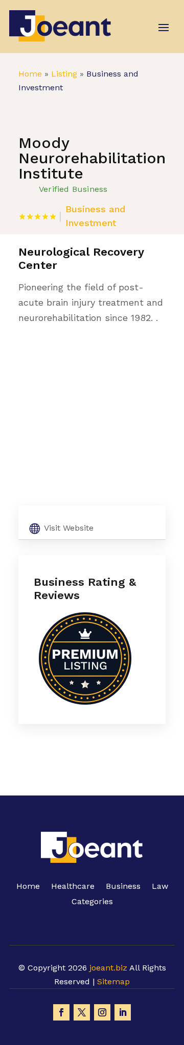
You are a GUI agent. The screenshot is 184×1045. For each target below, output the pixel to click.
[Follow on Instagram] (102, 1012)
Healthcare (73, 887)
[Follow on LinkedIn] (122, 1012)
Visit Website (69, 528)
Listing (64, 74)
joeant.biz (108, 968)
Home (30, 74)
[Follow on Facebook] (61, 1012)
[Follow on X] (82, 1012)
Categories (92, 902)
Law (160, 887)
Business (123, 887)
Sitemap (113, 981)
